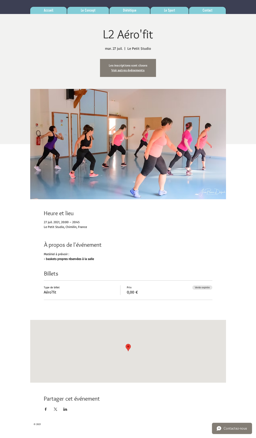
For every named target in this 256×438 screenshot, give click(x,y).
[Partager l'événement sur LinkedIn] (65, 409)
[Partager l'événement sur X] (55, 409)
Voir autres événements (128, 70)
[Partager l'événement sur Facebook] (46, 409)
